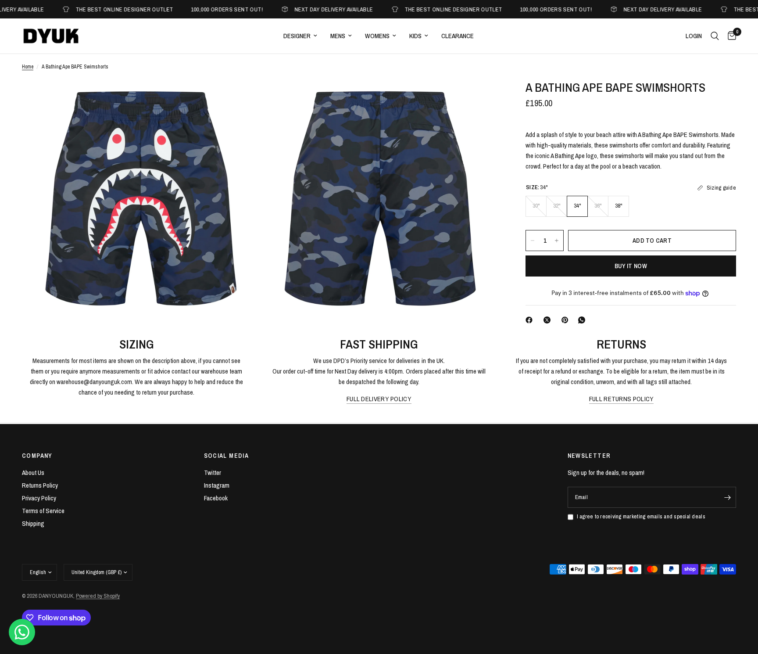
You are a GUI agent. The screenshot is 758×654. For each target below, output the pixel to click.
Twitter (212, 472)
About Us (33, 472)
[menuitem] (300, 36)
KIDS (415, 35)
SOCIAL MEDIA (226, 456)
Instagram (216, 485)
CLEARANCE (457, 35)
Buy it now (631, 266)
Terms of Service (43, 510)
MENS (337, 35)
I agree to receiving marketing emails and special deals (641, 516)
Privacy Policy (39, 498)
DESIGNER (297, 35)
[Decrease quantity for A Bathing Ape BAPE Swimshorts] (532, 240)
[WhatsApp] (583, 320)
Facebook (216, 498)
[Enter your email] (727, 497)
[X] (548, 320)
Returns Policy (40, 485)
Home (27, 66)
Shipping (33, 523)
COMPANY (37, 456)
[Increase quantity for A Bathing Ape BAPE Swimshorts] (556, 240)
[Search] (714, 36)
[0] (729, 36)
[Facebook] (531, 320)
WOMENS (377, 35)
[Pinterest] (566, 320)
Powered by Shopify (98, 596)
